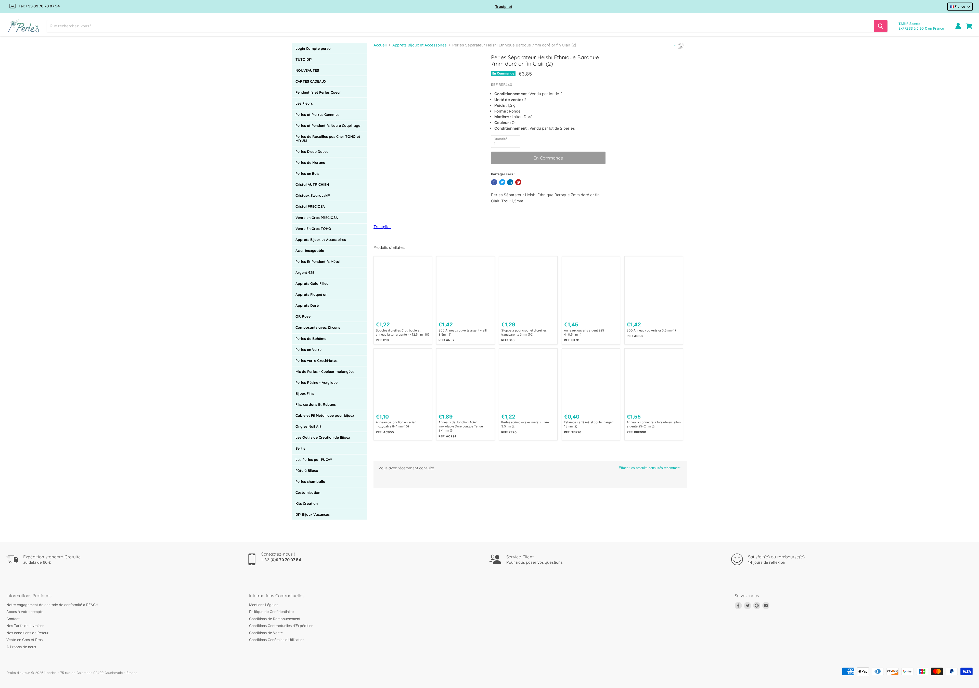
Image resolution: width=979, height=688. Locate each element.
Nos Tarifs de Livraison (25, 625)
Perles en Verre (308, 349)
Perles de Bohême (310, 338)
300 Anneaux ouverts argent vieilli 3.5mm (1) (463, 332)
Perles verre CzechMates (316, 360)
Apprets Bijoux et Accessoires (320, 239)
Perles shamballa (310, 481)
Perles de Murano (310, 162)
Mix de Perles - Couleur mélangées (324, 371)
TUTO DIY (303, 59)
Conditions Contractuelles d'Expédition (281, 625)
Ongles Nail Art (308, 426)
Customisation (307, 492)
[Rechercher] (880, 26)
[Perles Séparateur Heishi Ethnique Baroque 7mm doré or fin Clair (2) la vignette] (383, 68)
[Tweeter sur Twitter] (502, 182)
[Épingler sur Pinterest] (518, 182)
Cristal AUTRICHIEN (312, 184)
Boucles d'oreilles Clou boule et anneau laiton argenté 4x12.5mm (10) (402, 332)
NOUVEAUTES (307, 70)
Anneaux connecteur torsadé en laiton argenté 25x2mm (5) (654, 424)
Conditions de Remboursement (274, 619)
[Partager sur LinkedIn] (510, 182)
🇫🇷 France (957, 6)
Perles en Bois (307, 173)
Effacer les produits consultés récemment (649, 468)
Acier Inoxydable (309, 250)
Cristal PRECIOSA (310, 206)
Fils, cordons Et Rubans (315, 404)
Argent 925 (304, 272)
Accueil (380, 45)
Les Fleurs (304, 103)
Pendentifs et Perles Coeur (318, 92)
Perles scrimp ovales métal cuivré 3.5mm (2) (525, 424)
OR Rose (303, 316)
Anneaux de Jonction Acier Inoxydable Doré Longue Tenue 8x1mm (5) (461, 426)
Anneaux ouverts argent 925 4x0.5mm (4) (584, 332)
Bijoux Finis (304, 393)
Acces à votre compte (24, 611)
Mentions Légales (263, 605)
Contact (13, 619)
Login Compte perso (313, 48)
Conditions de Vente (266, 633)
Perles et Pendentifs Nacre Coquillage (327, 125)
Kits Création (306, 503)
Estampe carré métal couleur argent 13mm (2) (589, 424)
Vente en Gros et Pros (24, 639)
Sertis (300, 448)
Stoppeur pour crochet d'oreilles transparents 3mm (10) (524, 332)
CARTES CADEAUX (310, 81)
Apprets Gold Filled (312, 283)
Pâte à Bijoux (306, 470)
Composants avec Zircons (317, 327)
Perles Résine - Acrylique (316, 382)
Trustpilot (503, 6)
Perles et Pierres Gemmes (317, 114)
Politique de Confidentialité (271, 611)
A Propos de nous (21, 647)
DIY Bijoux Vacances (312, 514)
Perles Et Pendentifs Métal (317, 261)
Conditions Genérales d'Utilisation (276, 639)
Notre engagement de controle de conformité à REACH (52, 605)
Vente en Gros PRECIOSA (316, 217)
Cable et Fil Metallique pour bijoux (324, 415)
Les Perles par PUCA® (313, 459)
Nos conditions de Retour (27, 633)
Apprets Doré (307, 305)
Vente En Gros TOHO (313, 228)
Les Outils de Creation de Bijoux (322, 437)
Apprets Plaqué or (311, 294)
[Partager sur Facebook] (494, 182)
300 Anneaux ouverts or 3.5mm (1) (651, 330)
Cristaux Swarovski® (312, 195)
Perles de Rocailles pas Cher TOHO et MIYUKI (327, 138)
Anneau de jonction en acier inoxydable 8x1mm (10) (396, 424)
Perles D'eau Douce (311, 151)
